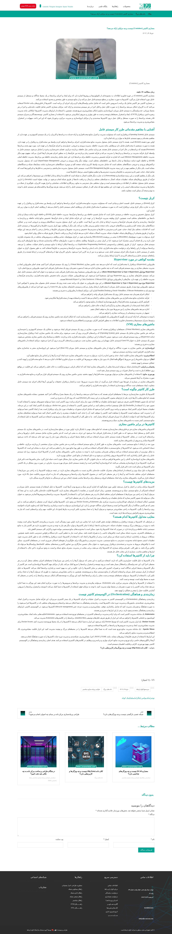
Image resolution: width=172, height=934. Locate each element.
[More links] (82, 6)
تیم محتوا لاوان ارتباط (142, 689)
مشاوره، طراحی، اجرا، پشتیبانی (72, 885)
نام (152, 839)
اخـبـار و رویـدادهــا (112, 900)
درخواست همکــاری (111, 897)
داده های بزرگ (107, 689)
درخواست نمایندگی (111, 893)
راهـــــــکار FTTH (76, 904)
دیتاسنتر (147, 778)
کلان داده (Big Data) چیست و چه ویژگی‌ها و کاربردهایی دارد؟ (124, 648)
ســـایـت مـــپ (113, 915)
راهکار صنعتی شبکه (76, 897)
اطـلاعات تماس (113, 885)
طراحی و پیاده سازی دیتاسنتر (91, 689)
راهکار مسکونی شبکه (75, 889)
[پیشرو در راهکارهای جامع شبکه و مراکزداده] (145, 7)
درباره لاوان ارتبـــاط (111, 889)
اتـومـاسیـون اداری (112, 911)
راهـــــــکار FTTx (76, 908)
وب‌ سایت (59, 839)
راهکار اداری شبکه (76, 893)
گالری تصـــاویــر (112, 904)
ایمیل (106, 839)
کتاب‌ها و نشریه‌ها (112, 908)
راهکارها (142, 778)
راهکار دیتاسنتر (77, 900)
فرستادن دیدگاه (146, 850)
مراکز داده (119, 359)
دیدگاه (151, 814)
